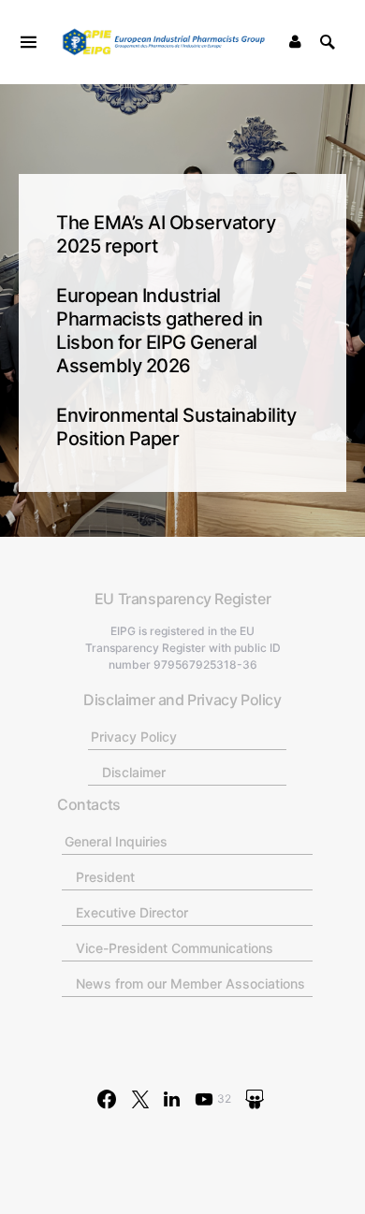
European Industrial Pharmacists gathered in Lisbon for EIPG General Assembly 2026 (159, 330)
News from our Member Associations (190, 983)
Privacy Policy (134, 736)
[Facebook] (106, 1099)
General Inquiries (116, 841)
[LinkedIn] (172, 1099)
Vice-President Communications (174, 948)
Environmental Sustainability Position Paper (176, 427)
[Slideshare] (254, 1099)
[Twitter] (140, 1099)
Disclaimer (134, 772)
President (105, 877)
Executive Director (132, 912)
